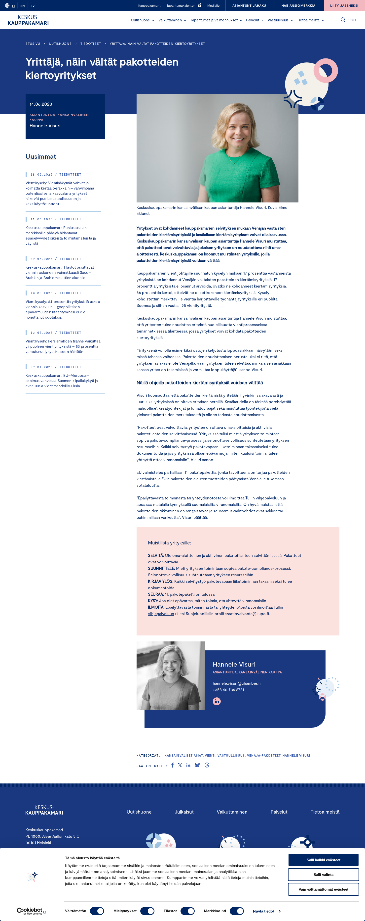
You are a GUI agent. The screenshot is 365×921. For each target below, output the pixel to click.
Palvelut (252, 20)
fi (13, 6)
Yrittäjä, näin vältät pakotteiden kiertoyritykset (157, 44)
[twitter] (180, 766)
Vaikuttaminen (170, 20)
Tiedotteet (90, 44)
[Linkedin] (217, 701)
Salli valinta (323, 875)
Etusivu (33, 44)
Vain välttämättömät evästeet (323, 889)
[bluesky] (197, 766)
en (22, 6)
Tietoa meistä (308, 20)
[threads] (207, 766)
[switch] (147, 911)
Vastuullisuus (278, 20)
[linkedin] (188, 766)
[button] (153, 20)
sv (33, 6)
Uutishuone (140, 20)
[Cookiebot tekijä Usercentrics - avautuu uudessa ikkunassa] (32, 911)
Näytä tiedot (263, 911)
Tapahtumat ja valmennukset (214, 20)
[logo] (28, 20)
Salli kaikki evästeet (323, 860)
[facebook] (172, 766)
